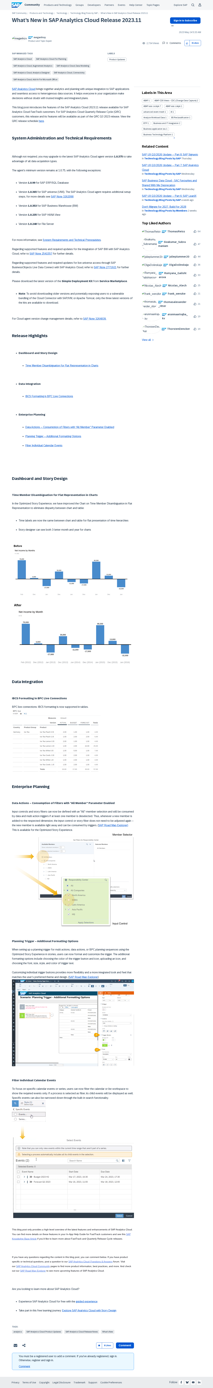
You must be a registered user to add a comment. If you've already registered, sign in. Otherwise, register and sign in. (68, 1358)
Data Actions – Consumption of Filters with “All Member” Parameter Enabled (69, 427)
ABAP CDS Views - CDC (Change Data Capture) (175, 100)
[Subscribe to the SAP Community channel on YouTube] (193, 1382)
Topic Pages (153, 5)
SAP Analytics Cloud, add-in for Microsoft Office (35, 79)
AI (171, 112)
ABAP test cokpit (173, 106)
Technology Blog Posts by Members (165, 210)
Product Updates (117, 59)
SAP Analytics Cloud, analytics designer (31, 73)
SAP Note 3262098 (62, 196)
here (41, 121)
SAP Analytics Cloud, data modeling (73, 66)
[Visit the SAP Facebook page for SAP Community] (181, 1382)
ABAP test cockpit (151, 106)
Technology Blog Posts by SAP (84, 13)
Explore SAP (180, 5)
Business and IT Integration (166, 123)
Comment (24, 1366)
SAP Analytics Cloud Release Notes (82, 1332)
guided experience (87, 1301)
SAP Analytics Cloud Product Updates (43, 1332)
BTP (145, 123)
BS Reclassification (180, 117)
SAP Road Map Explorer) (113, 825)
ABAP (145, 100)
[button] (187, 43)
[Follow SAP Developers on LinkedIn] (199, 1382)
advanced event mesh (153, 112)
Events (121, 5)
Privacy (15, 1382)
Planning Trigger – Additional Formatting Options (53, 436)
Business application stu (154, 129)
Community (32, 4)
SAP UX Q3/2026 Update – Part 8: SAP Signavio (170, 154)
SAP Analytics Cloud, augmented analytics (32, 66)
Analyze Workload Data (154, 117)
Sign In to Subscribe (185, 20)
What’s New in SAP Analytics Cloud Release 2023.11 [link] (124, 13)
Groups (80, 5)
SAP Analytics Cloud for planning (51, 59)
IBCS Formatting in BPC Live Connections (49, 396)
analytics (17, 1332)
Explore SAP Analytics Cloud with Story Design (89, 1310)
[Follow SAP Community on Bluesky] (187, 1382)
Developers (94, 5)
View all (146, 339)
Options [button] (172, 26)
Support (92, 1382)
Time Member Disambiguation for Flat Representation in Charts (61, 365)
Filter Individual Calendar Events (43, 445)
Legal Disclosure (62, 1382)
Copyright (44, 1382)
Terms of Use (29, 1382)
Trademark (79, 1382)
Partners (109, 5)
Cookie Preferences (111, 1382)
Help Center (135, 5)
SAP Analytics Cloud (22, 59)
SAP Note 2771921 (105, 267)
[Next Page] (174, 138)
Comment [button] (125, 1345)
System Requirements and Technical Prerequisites (72, 240)
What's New (107, 1332)
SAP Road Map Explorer (83, 977)
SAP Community (19, 13)
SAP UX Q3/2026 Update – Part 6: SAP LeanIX (169, 195)
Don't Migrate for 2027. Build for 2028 (164, 206)
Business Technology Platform (157, 134)
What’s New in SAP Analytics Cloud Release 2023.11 (76, 20)
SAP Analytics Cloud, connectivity (69, 73)
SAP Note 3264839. (94, 318)
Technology (61, 13)
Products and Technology (58, 5)
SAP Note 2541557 (41, 253)
